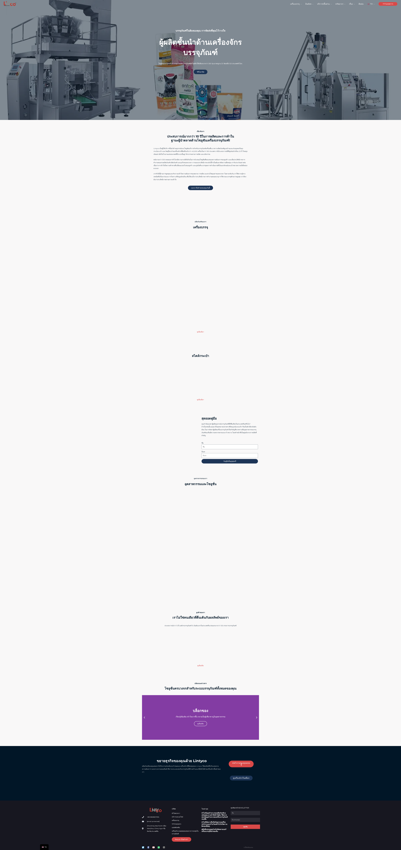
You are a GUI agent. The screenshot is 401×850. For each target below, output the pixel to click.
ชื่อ (203, 443)
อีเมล (203, 452)
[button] (295, 4)
